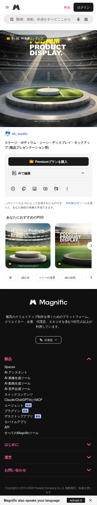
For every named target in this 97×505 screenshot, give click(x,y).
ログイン (83, 7)
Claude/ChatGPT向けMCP (23, 399)
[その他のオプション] (67, 188)
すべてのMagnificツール (22, 432)
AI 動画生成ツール (17, 383)
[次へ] (91, 245)
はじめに (12, 444)
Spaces (10, 366)
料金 (67, 7)
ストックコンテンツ (19, 394)
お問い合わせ (15, 470)
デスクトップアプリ (22, 416)
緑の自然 (70, 277)
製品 (8, 358)
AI (25, 203)
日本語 (48, 340)
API (7, 427)
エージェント (18, 405)
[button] (48, 339)
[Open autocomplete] (10, 19)
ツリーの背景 (47, 277)
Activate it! (76, 500)
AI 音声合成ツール (17, 388)
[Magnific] (48, 303)
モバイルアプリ (16, 421)
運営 (8, 457)
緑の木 (25, 277)
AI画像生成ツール (76, 203)
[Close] (90, 500)
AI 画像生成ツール (17, 377)
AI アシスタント (16, 372)
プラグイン (16, 410)
